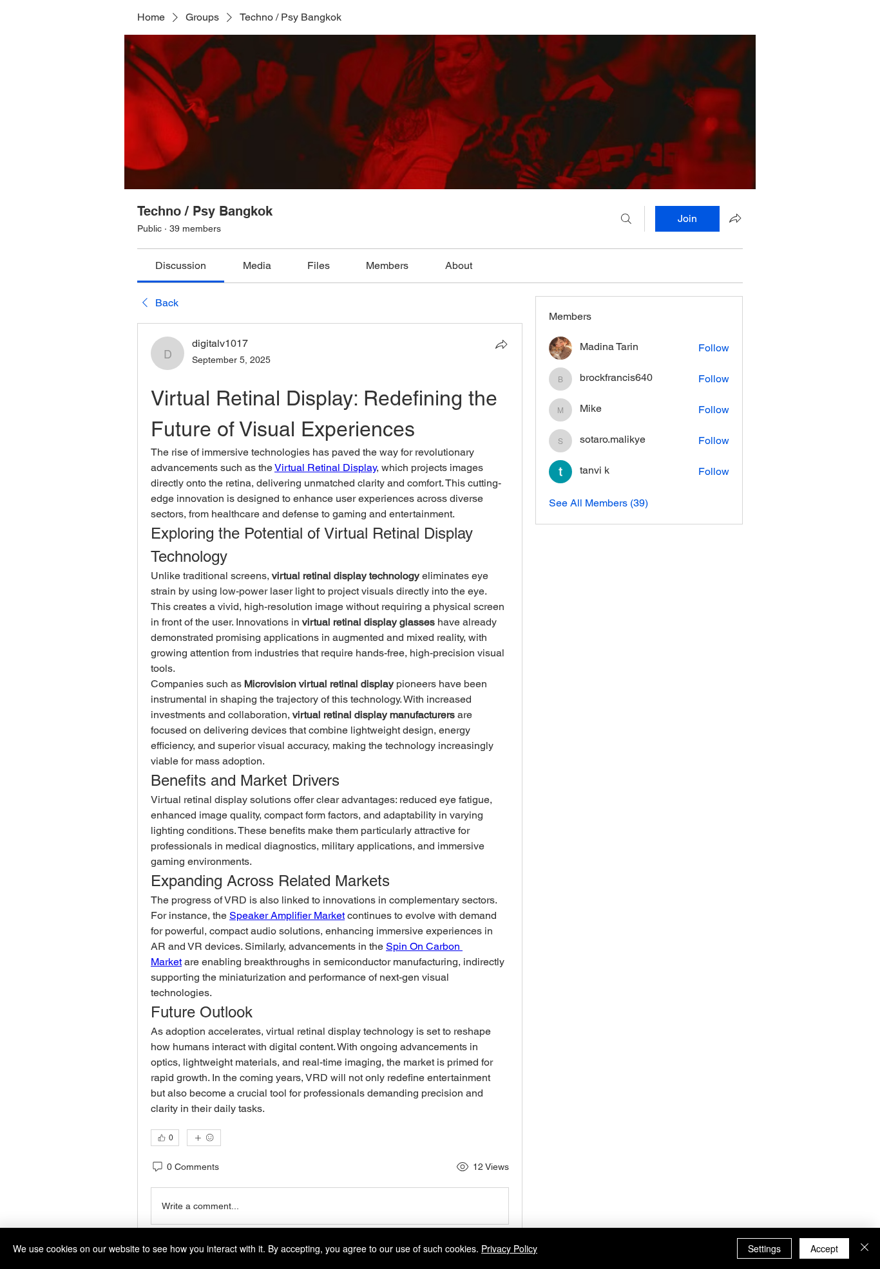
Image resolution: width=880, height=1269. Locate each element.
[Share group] (735, 218)
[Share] (501, 344)
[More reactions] (204, 1137)
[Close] (864, 1248)
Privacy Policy (509, 1248)
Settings (764, 1248)
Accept (824, 1248)
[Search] (626, 219)
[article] (329, 783)
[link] (180, 265)
